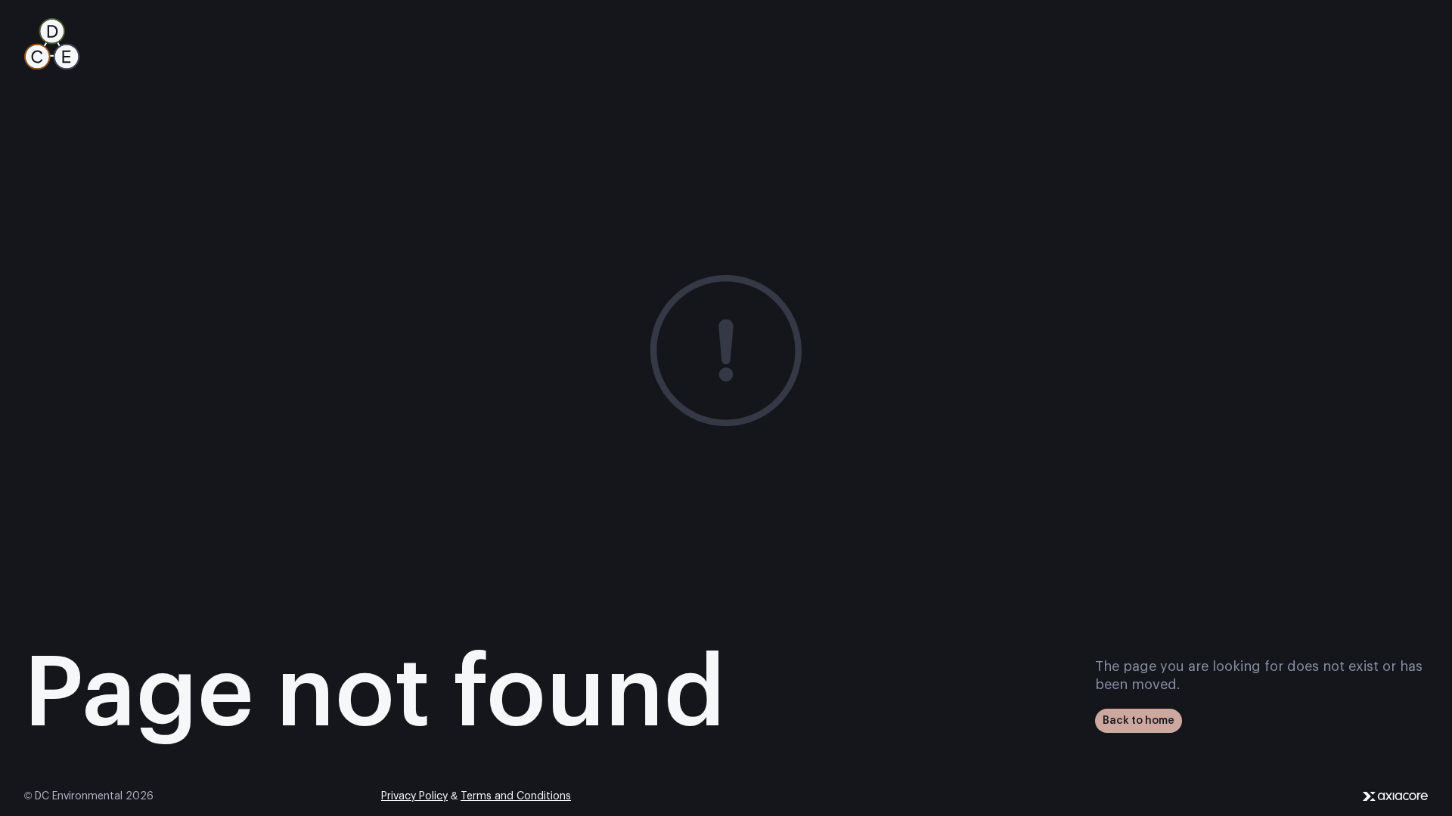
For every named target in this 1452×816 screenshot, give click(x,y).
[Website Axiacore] (1395, 796)
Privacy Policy (414, 796)
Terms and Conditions (516, 796)
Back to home (1138, 721)
